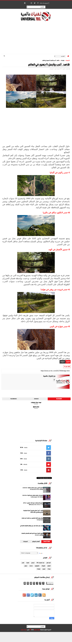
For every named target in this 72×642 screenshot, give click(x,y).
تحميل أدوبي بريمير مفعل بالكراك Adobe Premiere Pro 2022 (33, 488)
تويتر (32, 594)
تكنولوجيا (37, 566)
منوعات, (51, 68)
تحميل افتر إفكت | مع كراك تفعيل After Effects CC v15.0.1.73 (33, 504)
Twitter (46, 541)
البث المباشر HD (40, 562)
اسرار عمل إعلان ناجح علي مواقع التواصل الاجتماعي (31, 525)
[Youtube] (28, 2)
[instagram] (31, 3)
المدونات (25, 541)
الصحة (27, 562)
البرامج (32, 562)
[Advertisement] (36, 38)
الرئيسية (68, 60)
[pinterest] (24, 3)
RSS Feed (43, 594)
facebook (13, 399)
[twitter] (34, 3)
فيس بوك (28, 594)
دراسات (31, 566)
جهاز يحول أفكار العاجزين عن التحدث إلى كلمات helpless (32, 519)
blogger (59, 399)
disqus (36, 399)
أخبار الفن (48, 562)
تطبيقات (43, 566)
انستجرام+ (24, 594)
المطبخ (49, 566)
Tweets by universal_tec (51, 544)
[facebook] (38, 3)
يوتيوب (39, 594)
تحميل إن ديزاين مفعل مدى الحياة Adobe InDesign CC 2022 (32, 496)
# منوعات (62, 361)
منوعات (62, 60)
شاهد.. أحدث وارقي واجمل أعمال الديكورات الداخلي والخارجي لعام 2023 (33, 511)
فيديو (44, 569)
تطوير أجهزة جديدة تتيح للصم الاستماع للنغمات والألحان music (32, 534)
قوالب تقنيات (24, 629)
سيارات (49, 569)
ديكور (25, 566)
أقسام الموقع (36, 541)
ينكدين (36, 594)
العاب (23, 562)
